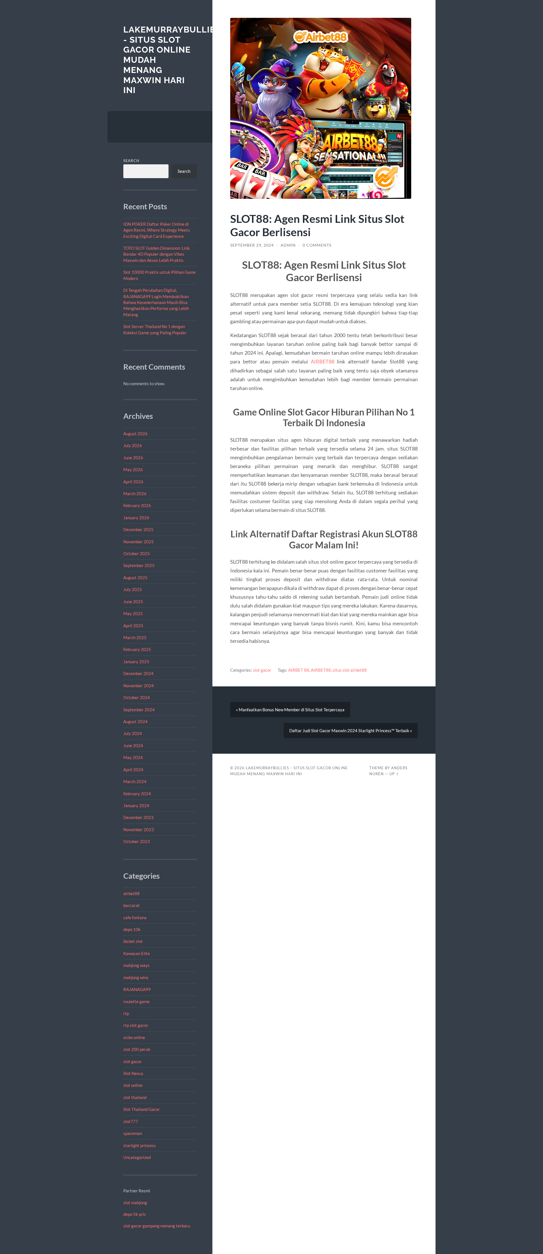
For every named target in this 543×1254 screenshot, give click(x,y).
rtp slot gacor (135, 1025)
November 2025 (138, 541)
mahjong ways (136, 965)
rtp (126, 1013)
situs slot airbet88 (350, 670)
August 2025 (135, 577)
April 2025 (133, 625)
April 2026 (133, 481)
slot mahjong (135, 1202)
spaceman (132, 1133)
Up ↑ (394, 774)
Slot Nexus (133, 1073)
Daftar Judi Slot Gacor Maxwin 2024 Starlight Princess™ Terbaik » (350, 730)
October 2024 (136, 697)
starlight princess (139, 1145)
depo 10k (132, 929)
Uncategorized (137, 1157)
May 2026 (133, 469)
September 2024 (139, 709)
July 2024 (132, 733)
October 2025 (136, 553)
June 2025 (133, 601)
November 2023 (138, 829)
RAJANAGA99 (137, 989)
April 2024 (133, 769)
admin (288, 245)
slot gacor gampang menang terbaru (156, 1225)
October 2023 (136, 841)
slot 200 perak (136, 1049)
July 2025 (132, 589)
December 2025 (138, 529)
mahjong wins (135, 977)
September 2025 (139, 565)
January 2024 (136, 805)
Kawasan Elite (136, 953)
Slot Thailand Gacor (141, 1109)
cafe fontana (134, 917)
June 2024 (133, 745)
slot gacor (132, 1061)
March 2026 (134, 493)
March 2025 (134, 637)
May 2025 (133, 613)
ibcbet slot (133, 941)
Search (131, 160)
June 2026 (133, 457)
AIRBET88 (322, 361)
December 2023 (138, 817)
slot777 (130, 1121)
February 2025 (137, 649)
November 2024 (138, 685)
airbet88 (131, 893)
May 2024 (133, 757)
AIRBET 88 (298, 670)
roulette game (136, 1001)
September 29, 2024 (252, 245)
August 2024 (135, 721)
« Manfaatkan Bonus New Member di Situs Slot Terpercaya (290, 709)
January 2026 (136, 517)
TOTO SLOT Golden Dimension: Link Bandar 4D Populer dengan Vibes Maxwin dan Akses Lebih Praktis (156, 254)
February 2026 (137, 505)
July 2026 (132, 445)
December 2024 (138, 673)
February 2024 (137, 793)
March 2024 (134, 781)
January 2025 (136, 661)
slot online (133, 1085)
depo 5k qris (134, 1214)
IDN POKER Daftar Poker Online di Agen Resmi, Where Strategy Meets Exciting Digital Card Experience (156, 230)
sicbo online (134, 1037)
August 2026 (135, 433)
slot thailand (134, 1097)
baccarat (131, 905)
